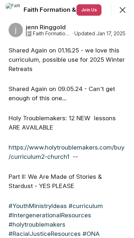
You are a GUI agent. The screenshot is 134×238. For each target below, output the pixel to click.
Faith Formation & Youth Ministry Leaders (51, 33)
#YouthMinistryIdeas (38, 205)
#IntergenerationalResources (50, 215)
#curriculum (86, 205)
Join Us (89, 9)
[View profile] (13, 10)
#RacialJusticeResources (45, 233)
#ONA (91, 233)
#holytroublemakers (37, 224)
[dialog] (67, 119)
